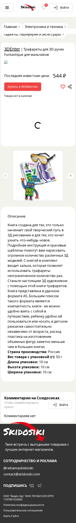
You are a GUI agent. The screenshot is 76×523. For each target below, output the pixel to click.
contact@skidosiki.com (21, 474)
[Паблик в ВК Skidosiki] (31, 485)
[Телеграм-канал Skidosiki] (39, 485)
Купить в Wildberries (23, 87)
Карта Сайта (11, 516)
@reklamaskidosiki (18, 468)
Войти (64, 7)
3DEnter (12, 49)
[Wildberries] (38, 63)
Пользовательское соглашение (23, 510)
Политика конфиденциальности (23, 505)
